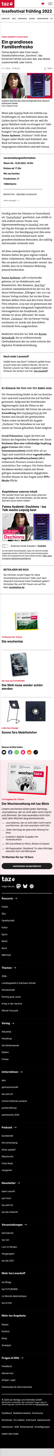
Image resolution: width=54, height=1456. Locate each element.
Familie (18, 113)
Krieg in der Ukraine (12, 1003)
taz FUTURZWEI (10, 1289)
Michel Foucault (10, 1010)
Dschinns (16, 318)
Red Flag (39, 285)
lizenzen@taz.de (41, 1404)
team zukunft (8, 1191)
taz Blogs (6, 1282)
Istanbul (33, 224)
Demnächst (7, 1233)
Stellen (5, 1052)
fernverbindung (9, 1142)
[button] (50, 3)
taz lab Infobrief (10, 1212)
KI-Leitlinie (19, 1420)
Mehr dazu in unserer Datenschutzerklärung (27, 557)
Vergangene (8, 1253)
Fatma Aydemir (11, 277)
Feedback (7, 1366)
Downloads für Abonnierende (17, 1387)
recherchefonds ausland (14, 1101)
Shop (4, 1338)
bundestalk (7, 1135)
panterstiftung (9, 1108)
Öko (4, 913)
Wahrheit (6, 955)
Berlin (5, 941)
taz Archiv (7, 1303)
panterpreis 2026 (10, 1115)
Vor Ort (5, 1240)
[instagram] (31, 887)
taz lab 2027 (8, 1260)
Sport (4, 934)
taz (8, 879)
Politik (5, 907)
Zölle (4, 976)
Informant (31, 1420)
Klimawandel (8, 990)
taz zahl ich (7, 1094)
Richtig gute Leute (11, 997)
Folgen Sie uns (8, 886)
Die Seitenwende (10, 1045)
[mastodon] (18, 887)
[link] (6, 18)
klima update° (9, 1149)
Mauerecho (7, 1156)
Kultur (5, 927)
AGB (16, 1427)
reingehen (7, 1170)
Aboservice (7, 1373)
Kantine (6, 1331)
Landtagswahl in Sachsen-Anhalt (19, 983)
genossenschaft (10, 1087)
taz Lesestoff (41, 371)
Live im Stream (9, 1247)
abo (4, 1080)
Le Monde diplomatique (14, 1296)
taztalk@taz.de (17, 587)
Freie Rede (7, 1163)
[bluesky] (25, 887)
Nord (4, 948)
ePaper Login (9, 1380)
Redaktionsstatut (22, 1413)
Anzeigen (6, 1345)
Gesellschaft (8, 920)
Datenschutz (43, 1420)
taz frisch (6, 1198)
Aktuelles (6, 1031)
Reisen (5, 1324)
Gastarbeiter (14, 217)
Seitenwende (27, 1427)
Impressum (8, 1427)
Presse (5, 1059)
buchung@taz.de (32, 413)
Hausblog (7, 1038)
